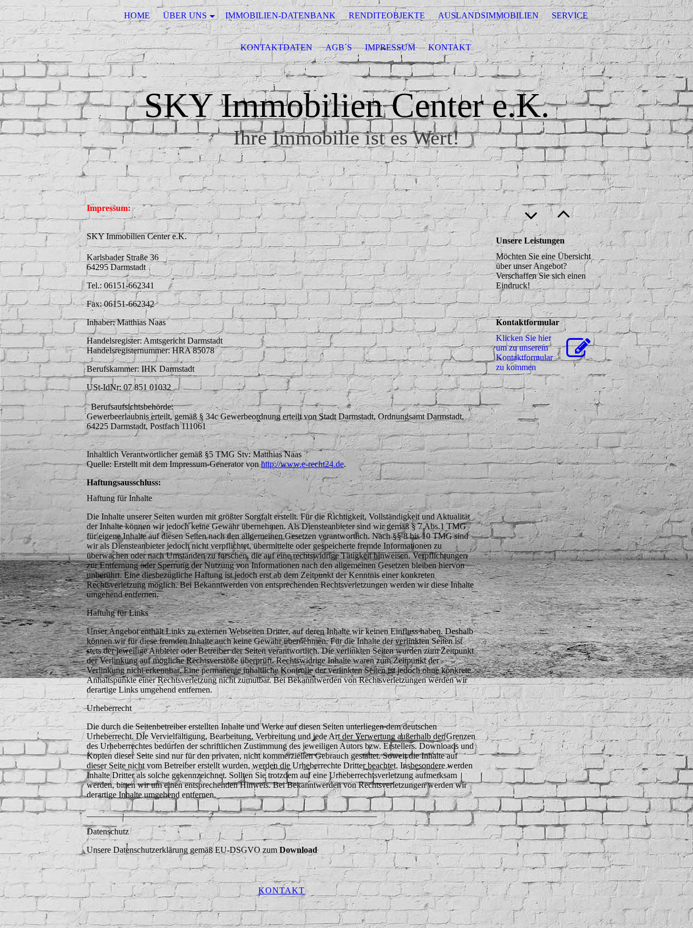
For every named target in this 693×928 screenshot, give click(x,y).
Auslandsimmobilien (488, 15)
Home (137, 15)
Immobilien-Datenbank (280, 15)
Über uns (185, 15)
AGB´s (338, 47)
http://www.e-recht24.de (302, 464)
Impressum (390, 47)
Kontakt (449, 47)
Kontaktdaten (276, 47)
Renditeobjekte (387, 15)
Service (570, 15)
